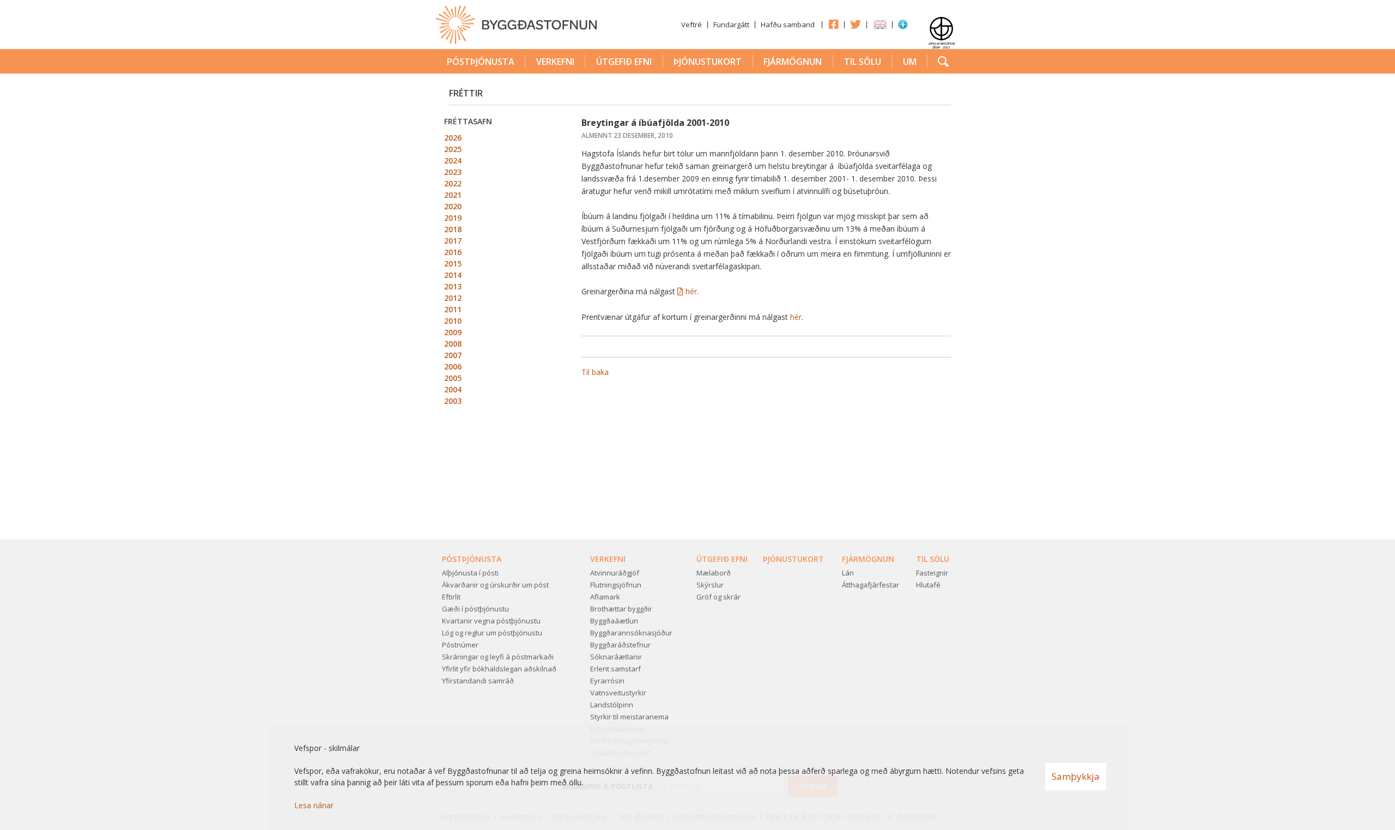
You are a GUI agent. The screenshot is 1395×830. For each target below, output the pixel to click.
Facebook (833, 24)
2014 (453, 275)
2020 (453, 206)
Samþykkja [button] (1076, 776)
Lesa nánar (313, 805)
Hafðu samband (788, 24)
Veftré (691, 24)
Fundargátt (731, 24)
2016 (453, 252)
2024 (453, 160)
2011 (453, 309)
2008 (453, 343)
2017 (453, 240)
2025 (453, 149)
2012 (453, 298)
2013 (453, 286)
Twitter (855, 24)
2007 (453, 355)
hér (691, 291)
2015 (453, 263)
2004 (453, 389)
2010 (453, 321)
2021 (453, 195)
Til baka (595, 372)
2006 (453, 366)
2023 (453, 172)
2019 (453, 218)
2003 (453, 401)
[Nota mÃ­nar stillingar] (903, 27)
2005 (453, 378)
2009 (453, 332)
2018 (453, 229)
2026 (453, 137)
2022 (453, 183)
